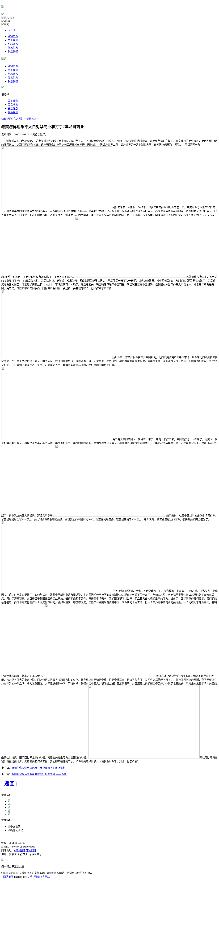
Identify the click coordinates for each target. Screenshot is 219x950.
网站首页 (13, 36)
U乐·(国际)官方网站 (12, 118)
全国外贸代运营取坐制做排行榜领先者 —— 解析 (39, 774)
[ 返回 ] (9, 783)
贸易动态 (13, 44)
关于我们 (13, 40)
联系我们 (13, 51)
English (11, 30)
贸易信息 (13, 47)
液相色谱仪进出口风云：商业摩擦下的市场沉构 (38, 767)
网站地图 (8, 876)
